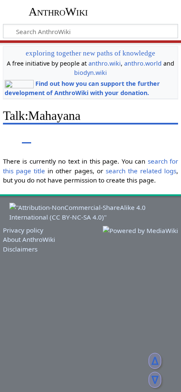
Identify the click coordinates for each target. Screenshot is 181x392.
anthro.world (143, 63)
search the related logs (141, 171)
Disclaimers (20, 249)
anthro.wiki (104, 63)
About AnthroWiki (29, 239)
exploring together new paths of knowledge (90, 53)
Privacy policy (23, 230)
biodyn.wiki (90, 73)
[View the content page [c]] (7, 137)
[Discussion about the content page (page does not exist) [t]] (26, 137)
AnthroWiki (58, 11)
